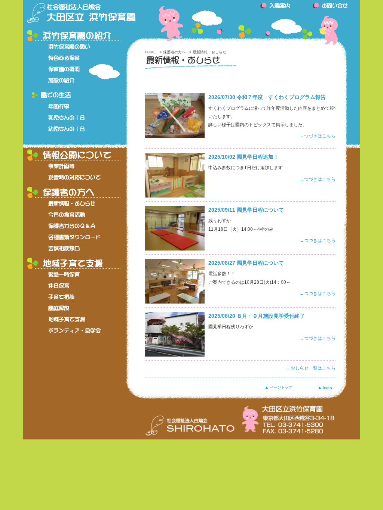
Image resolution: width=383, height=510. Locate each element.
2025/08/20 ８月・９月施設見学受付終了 (256, 316)
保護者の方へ (174, 52)
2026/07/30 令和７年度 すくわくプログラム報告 (267, 97)
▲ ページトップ (278, 386)
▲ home (325, 386)
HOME (150, 52)
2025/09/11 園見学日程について (246, 210)
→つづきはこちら (317, 136)
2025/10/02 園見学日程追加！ (243, 157)
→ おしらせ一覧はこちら (310, 368)
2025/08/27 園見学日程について (246, 263)
